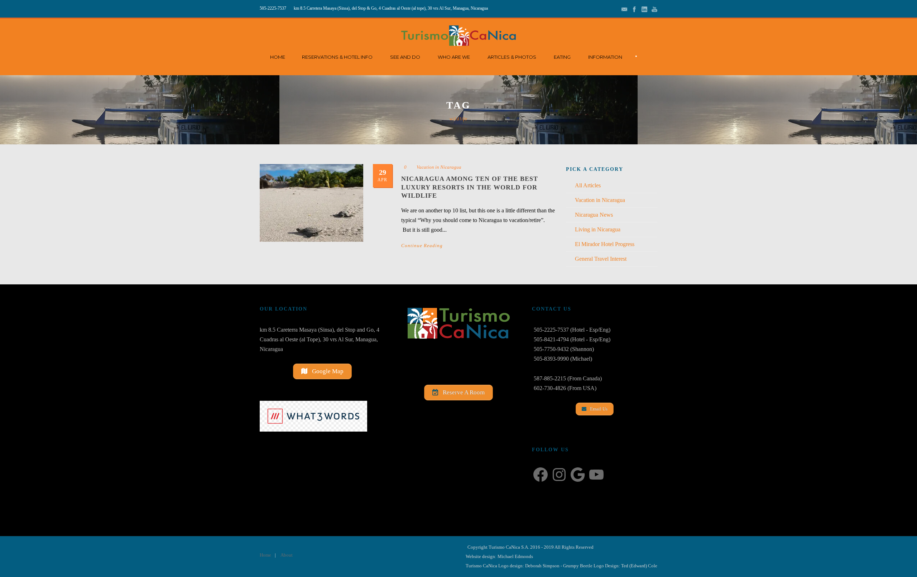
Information (605, 57)
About (286, 555)
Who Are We (454, 57)
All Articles (588, 185)
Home (277, 57)
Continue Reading (422, 245)
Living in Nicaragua (597, 229)
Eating (562, 57)
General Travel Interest (600, 259)
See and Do (405, 57)
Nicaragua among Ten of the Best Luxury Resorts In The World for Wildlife (469, 187)
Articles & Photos (512, 57)
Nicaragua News (594, 215)
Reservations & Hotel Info (337, 57)
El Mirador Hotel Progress (604, 244)
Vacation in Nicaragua (439, 167)
